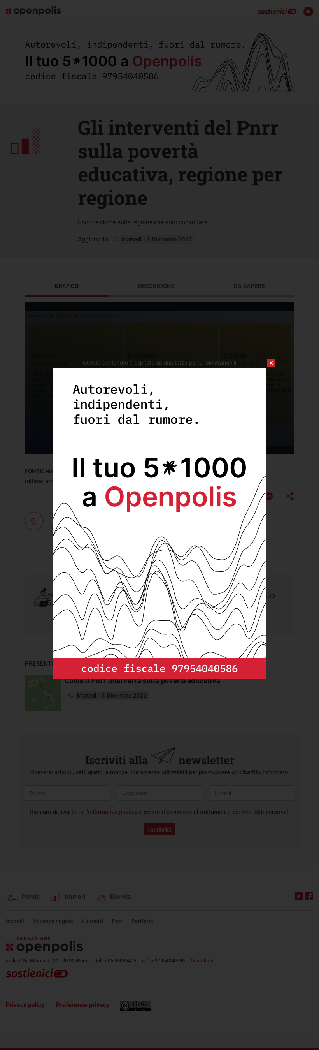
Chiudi (264, 363)
